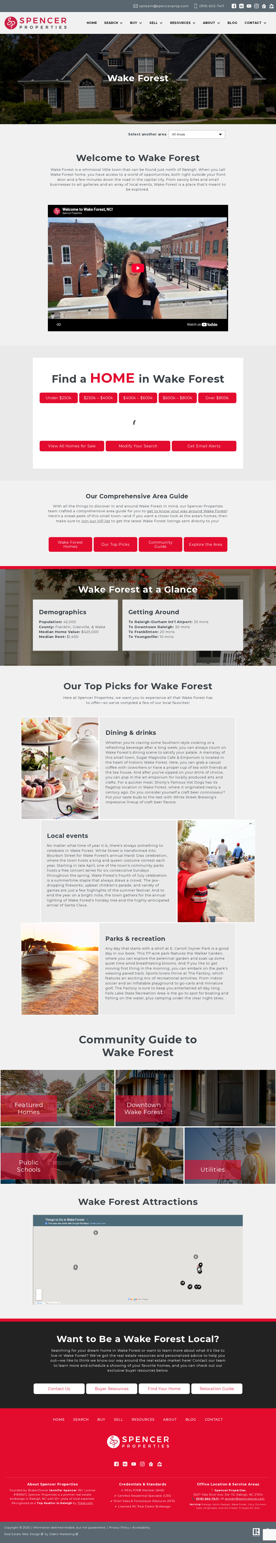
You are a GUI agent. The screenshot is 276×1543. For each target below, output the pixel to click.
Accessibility (141, 1527)
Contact (214, 1419)
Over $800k (217, 398)
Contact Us (59, 1388)
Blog (233, 22)
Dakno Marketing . (64, 1534)
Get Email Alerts (204, 446)
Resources (143, 1419)
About (170, 1419)
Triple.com (85, 1503)
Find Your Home (164, 1388)
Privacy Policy (119, 1527)
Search (81, 1419)
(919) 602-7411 (207, 1498)
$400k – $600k (138, 398)
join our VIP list (95, 521)
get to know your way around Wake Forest (187, 511)
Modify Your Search (138, 446)
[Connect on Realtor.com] (264, 6)
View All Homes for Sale (72, 446)
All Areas (178, 134)
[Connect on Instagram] (256, 6)
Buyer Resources (112, 1388)
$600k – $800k (177, 398)
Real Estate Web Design (22, 1534)
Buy (101, 1419)
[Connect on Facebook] (234, 6)
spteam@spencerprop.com (244, 1498)
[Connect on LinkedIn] (241, 6)
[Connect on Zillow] (271, 6)
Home (92, 22)
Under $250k (59, 398)
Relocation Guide (217, 1388)
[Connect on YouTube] (249, 6)
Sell (118, 1419)
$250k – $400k (98, 398)
